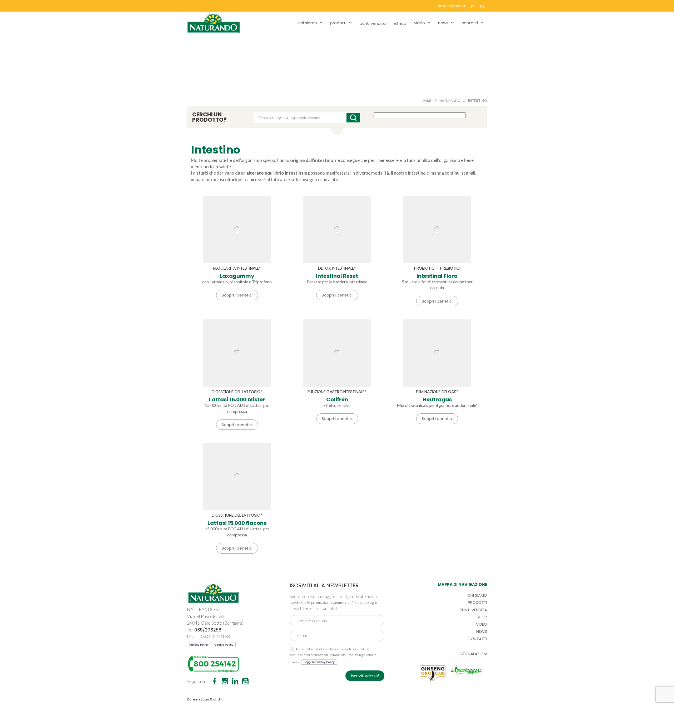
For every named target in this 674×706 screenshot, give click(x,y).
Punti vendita (473, 610)
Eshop (481, 617)
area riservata (451, 5)
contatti (470, 23)
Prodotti (477, 602)
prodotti (338, 23)
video (419, 23)
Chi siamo (477, 595)
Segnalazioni (473, 653)
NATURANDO (449, 100)
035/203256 (207, 630)
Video (481, 624)
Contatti (477, 638)
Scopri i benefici (237, 295)
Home (427, 100)
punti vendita (373, 23)
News (481, 631)
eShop (400, 23)
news (443, 23)
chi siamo (307, 23)
